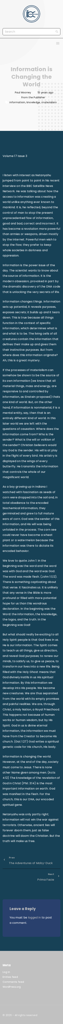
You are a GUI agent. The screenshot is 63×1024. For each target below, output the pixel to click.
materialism (49, 102)
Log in (6, 972)
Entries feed (10, 977)
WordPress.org (12, 987)
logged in (34, 917)
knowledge (33, 102)
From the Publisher (33, 97)
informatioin (17, 102)
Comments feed (13, 982)
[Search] (56, 31)
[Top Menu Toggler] (58, 43)
